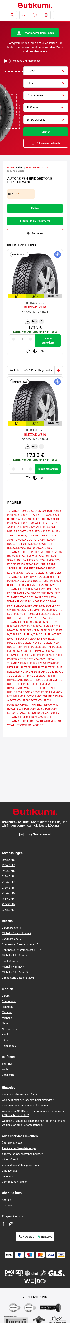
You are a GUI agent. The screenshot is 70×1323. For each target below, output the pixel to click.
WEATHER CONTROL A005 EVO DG (28, 601)
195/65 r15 (8, 871)
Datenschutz (9, 1170)
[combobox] (45, 70)
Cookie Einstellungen (14, 1181)
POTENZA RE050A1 (19, 704)
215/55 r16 (8, 904)
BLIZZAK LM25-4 (43, 626)
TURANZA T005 (16, 510)
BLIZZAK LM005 (36, 510)
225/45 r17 (8, 865)
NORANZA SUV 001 (29, 593)
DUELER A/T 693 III (43, 675)
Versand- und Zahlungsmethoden (21, 1165)
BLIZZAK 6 (35, 515)
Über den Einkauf (12, 1142)
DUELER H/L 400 (45, 688)
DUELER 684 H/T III (18, 647)
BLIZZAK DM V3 (29, 527)
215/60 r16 (8, 893)
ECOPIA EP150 (16, 564)
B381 (17, 667)
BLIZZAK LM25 (46, 585)
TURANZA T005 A (24, 560)
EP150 (28, 614)
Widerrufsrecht (10, 1159)
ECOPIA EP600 (26, 655)
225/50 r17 (8, 909)
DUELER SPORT (45, 572)
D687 (42, 605)
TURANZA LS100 (17, 589)
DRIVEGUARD (15, 679)
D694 (10, 605)
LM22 (38, 696)
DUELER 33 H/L (16, 618)
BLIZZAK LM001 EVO (19, 626)
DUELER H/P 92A (33, 651)
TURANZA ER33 (50, 593)
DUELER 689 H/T (43, 581)
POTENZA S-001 (43, 618)
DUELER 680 (51, 642)
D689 (57, 626)
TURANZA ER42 (16, 663)
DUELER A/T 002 (24, 535)
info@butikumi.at (38, 834)
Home (10, 167)
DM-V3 (11, 630)
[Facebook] (3, 1224)
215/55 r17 (8, 882)
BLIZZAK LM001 (30, 519)
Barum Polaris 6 (11, 938)
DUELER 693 (44, 630)
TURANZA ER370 (25, 712)
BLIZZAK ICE (39, 531)
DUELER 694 (14, 692)
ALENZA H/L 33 (47, 622)
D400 (19, 642)
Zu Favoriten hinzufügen (28, 351)
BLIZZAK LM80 (23, 605)
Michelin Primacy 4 (13, 966)
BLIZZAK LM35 (53, 667)
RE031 (19, 708)
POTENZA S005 (16, 581)
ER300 (29, 564)
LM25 (58, 572)
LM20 (30, 618)
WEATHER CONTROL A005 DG (25, 725)
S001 (10, 585)
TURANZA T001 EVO (43, 597)
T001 (37, 564)
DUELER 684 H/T (33, 642)
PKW (28, 167)
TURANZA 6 (54, 510)
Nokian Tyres (10, 1029)
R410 (55, 704)
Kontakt (6, 1199)
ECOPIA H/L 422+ (51, 692)
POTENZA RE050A (44, 539)
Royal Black (9, 1045)
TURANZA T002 (16, 721)
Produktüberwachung (42, 351)
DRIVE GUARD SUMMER (26, 609)
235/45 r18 (8, 887)
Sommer (7, 1063)
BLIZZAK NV (14, 671)
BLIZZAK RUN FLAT (32, 667)
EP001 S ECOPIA (17, 638)
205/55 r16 (8, 859)
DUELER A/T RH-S (18, 684)
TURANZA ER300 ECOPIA (22, 622)
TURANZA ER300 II (18, 717)
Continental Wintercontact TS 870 (22, 950)
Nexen (5, 1023)
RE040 (51, 659)
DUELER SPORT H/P (19, 531)
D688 (37, 671)
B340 (56, 663)
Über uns (7, 1205)
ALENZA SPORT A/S (40, 543)
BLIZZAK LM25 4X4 (39, 589)
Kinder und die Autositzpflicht (19, 1094)
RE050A (39, 556)
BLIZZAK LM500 (50, 614)
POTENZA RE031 (41, 700)
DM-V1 (34, 576)
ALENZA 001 (47, 527)
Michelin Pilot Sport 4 (15, 955)
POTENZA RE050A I (35, 568)
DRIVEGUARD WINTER (20, 688)
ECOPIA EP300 (31, 692)
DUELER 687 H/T (26, 630)
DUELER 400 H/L (52, 609)
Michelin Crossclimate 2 (16, 933)
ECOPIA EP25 (15, 614)
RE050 (36, 614)
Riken (5, 1040)
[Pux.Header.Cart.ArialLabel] (35, 15)
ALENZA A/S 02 (36, 663)
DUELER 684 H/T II (50, 576)
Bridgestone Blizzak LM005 (18, 977)
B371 (10, 667)
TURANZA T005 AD (18, 597)
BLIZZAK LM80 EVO (48, 560)
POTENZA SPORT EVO (20, 523)
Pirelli (5, 1034)
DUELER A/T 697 (51, 634)
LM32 (19, 568)
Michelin (7, 1018)
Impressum (8, 1176)
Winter (6, 1069)
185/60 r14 (8, 898)
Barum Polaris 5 (11, 927)
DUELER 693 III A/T (25, 585)
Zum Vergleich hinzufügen (35, 351)
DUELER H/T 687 (21, 675)
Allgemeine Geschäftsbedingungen (22, 1154)
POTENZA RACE (41, 552)
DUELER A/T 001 (17, 543)
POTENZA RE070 (41, 704)
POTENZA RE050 (52, 655)
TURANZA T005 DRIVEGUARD (45, 721)
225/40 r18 (8, 876)
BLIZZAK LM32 (25, 556)
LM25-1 (29, 696)
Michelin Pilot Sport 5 (15, 972)
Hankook (7, 1006)
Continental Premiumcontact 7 (20, 944)
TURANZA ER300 (41, 548)
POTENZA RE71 (16, 659)
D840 (44, 671)
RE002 (11, 708)
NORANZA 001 (26, 572)
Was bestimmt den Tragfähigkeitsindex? (26, 1105)
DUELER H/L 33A (40, 684)
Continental (9, 1001)
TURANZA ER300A (18, 576)
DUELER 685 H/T (41, 647)
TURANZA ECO (23, 539)
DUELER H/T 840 (30, 634)
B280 (50, 663)
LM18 (21, 696)
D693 (53, 601)
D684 (35, 605)
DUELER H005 (32, 679)
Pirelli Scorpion (11, 961)
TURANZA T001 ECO (43, 717)
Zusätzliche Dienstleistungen (19, 1148)
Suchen (45, 132)
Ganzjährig (8, 1074)
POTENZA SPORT (17, 515)
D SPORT (28, 671)
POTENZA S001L (37, 659)
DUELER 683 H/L (52, 679)
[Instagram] (11, 1224)
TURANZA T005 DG (18, 552)
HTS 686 (12, 696)
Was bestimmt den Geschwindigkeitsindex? (28, 1100)
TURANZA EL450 (34, 708)
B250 (29, 581)
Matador (7, 1012)
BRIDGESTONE (41, 167)
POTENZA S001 (49, 519)
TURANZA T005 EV (47, 712)
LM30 (57, 581)
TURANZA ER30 (37, 638)
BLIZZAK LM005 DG (19, 548)
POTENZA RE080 (20, 700)
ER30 (38, 655)
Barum (6, 995)
